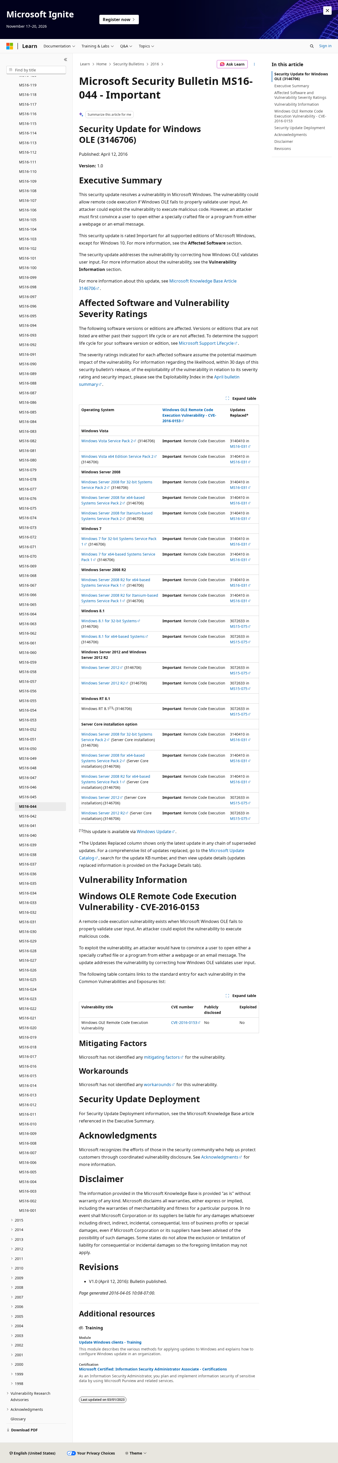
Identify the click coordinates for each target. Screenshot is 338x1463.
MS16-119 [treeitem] (27, 85)
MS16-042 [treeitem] (27, 816)
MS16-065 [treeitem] (27, 604)
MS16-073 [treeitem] (27, 527)
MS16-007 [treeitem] (27, 1152)
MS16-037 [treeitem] (27, 864)
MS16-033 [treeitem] (27, 902)
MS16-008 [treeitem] (27, 1143)
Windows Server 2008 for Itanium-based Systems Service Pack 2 (117, 516)
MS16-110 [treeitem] (27, 171)
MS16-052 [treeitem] (27, 729)
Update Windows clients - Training (110, 1342)
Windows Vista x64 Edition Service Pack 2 (117, 456)
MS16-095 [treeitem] (27, 315)
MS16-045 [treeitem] (27, 796)
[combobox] (36, 70)
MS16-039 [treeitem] (27, 844)
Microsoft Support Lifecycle (206, 343)
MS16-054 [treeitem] (27, 710)
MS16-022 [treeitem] (27, 1008)
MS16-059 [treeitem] (27, 662)
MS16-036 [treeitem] (27, 873)
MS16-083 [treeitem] (27, 431)
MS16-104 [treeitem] (27, 229)
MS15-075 (238, 626)
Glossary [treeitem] (18, 1418)
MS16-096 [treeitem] (27, 306)
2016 (155, 63)
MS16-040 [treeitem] (27, 835)
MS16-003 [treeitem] (27, 1191)
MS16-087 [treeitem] (27, 392)
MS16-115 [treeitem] (27, 123)
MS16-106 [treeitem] (27, 209)
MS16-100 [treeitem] (27, 267)
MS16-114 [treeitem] (27, 132)
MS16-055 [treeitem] (27, 700)
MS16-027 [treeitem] (27, 960)
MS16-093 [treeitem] (27, 335)
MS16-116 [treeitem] (27, 113)
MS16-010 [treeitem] (27, 1123)
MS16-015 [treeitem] (27, 1075)
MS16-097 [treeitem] (27, 296)
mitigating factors (162, 1057)
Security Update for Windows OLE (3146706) (301, 76)
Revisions (282, 148)
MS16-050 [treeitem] (27, 748)
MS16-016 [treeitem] (27, 1066)
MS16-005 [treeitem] (27, 1171)
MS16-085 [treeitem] (27, 412)
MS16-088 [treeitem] (27, 383)
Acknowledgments (219, 1157)
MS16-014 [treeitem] (27, 1085)
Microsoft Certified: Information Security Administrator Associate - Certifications (153, 1369)
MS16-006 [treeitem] (27, 1162)
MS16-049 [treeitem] (27, 758)
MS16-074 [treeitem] (27, 517)
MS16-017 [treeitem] (27, 1056)
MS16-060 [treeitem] (27, 652)
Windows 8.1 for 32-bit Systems (109, 620)
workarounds (157, 1084)
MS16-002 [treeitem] (27, 1200)
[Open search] (312, 46)
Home (101, 63)
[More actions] (254, 64)
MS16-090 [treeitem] (27, 363)
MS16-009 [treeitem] (27, 1133)
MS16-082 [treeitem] (27, 440)
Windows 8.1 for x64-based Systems (113, 636)
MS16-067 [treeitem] (27, 585)
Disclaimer (283, 141)
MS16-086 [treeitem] (27, 402)
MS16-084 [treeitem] (27, 421)
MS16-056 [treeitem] (27, 690)
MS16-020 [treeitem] (27, 1027)
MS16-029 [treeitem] (27, 941)
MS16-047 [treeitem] (27, 777)
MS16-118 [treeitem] (27, 94)
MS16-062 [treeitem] (27, 633)
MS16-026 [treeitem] (27, 970)
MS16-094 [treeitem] (27, 325)
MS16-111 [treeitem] (27, 161)
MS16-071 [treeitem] (27, 546)
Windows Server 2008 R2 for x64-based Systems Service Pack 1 (115, 582)
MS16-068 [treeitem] (27, 575)
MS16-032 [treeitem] (27, 912)
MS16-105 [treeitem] (27, 219)
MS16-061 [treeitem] (27, 642)
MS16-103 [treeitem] (27, 238)
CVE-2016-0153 (184, 1022)
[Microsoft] (9, 46)
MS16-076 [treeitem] (27, 498)
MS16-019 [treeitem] (27, 1037)
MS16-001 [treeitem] (27, 1210)
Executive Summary (291, 85)
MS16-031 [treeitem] (27, 921)
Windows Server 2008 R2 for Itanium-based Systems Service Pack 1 (119, 598)
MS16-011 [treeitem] (27, 1114)
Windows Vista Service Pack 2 (107, 440)
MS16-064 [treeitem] (27, 613)
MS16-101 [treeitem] (27, 258)
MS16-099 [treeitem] (27, 277)
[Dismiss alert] (327, 10)
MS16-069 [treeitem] (27, 565)
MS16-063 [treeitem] (27, 623)
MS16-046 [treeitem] (27, 787)
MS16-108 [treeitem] (27, 190)
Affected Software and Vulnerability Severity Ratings (300, 95)
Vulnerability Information (296, 104)
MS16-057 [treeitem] (27, 681)
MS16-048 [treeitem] (27, 767)
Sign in (325, 45)
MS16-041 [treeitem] (27, 825)
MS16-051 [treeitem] (27, 739)
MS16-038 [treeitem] (27, 854)
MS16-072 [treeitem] (27, 536)
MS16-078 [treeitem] (27, 479)
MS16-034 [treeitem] (27, 893)
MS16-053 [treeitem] (27, 719)
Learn (85, 63)
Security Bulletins (128, 63)
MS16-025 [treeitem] (27, 979)
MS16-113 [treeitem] (27, 142)
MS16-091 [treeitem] (27, 354)
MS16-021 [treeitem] (27, 1017)
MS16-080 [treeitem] (27, 460)
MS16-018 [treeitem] (27, 1046)
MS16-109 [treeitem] (27, 181)
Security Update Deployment (299, 127)
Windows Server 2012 (100, 667)
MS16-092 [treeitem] (27, 344)
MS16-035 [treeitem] (27, 883)
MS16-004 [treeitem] (27, 1181)
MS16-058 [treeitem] (27, 671)
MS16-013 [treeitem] (27, 1094)
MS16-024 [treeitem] (27, 989)
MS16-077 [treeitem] (27, 489)
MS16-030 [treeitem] (27, 931)
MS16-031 (238, 446)
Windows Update (154, 831)
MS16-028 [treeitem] (27, 950)
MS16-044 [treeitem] (27, 806)
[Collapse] (65, 59)
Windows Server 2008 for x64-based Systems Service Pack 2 (113, 500)
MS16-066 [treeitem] (27, 594)
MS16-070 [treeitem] (27, 556)
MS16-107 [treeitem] (27, 200)
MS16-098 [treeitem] (27, 286)
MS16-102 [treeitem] (27, 248)
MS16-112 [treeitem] (27, 152)
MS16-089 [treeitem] (27, 373)
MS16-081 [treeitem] (27, 450)
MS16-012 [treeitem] (27, 1104)
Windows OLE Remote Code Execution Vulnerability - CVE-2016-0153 (300, 116)
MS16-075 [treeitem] (27, 508)
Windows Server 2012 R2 (103, 683)
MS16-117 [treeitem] (27, 104)
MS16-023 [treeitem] (27, 998)
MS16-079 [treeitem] (27, 469)
